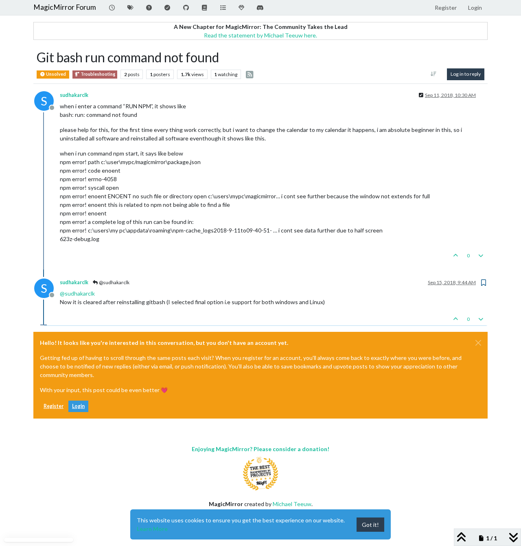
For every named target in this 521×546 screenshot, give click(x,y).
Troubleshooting (97, 74)
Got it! (370, 524)
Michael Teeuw (292, 503)
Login (78, 406)
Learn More (152, 528)
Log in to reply (466, 74)
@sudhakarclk (113, 282)
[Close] (478, 343)
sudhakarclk (74, 95)
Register (53, 406)
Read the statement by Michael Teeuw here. (260, 35)
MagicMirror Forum (64, 7)
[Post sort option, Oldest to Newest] (433, 74)
